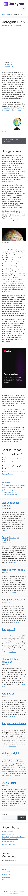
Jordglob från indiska (13, 569)
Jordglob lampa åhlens (14, 723)
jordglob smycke (7, 181)
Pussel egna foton (8, 841)
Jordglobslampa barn (13, 599)
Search (4, 814)
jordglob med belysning (14, 487)
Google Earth (6, 108)
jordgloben (5, 490)
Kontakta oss (6, 877)
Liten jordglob (9, 782)
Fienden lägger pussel (9, 844)
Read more (5, 530)
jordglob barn (14, 485)
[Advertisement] (14, 44)
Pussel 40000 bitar (10, 492)
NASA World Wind (17, 108)
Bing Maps (5, 110)
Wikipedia (18, 110)
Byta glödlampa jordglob (10, 538)
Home (4, 869)
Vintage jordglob (11, 753)
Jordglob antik (9, 693)
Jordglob (9, 14)
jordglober (13, 490)
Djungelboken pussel (10, 494)
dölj (11, 62)
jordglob (11, 296)
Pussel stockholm (7, 831)
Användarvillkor (7, 872)
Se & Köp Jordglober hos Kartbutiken (11, 141)
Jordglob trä (8, 629)
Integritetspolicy (7, 874)
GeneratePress (14, 893)
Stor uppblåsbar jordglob (10, 504)
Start (3, 14)
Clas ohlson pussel (8, 834)
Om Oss (4, 880)
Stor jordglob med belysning (11, 660)
